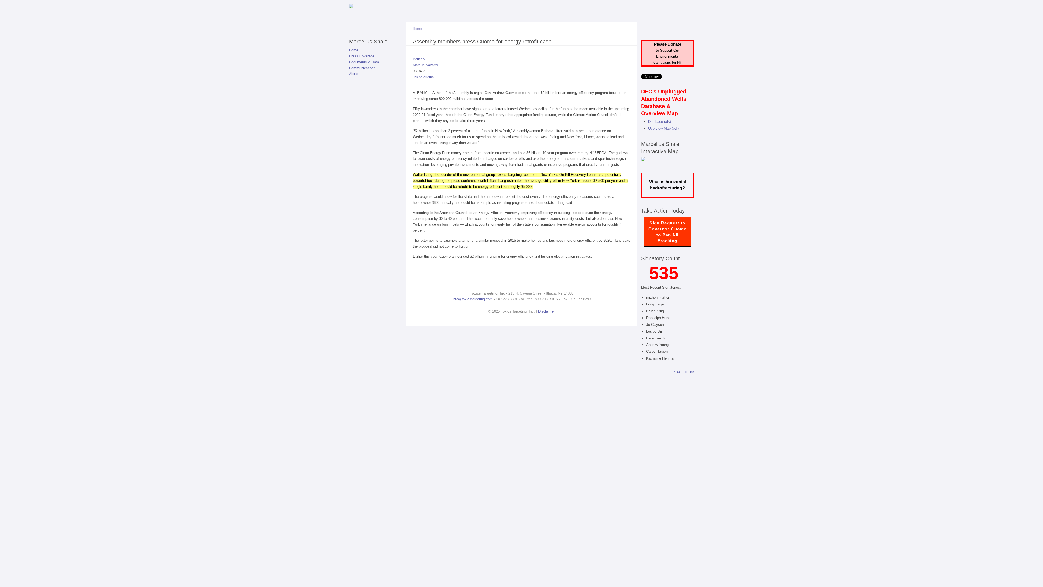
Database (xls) (659, 122)
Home (353, 50)
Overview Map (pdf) (663, 128)
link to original (424, 77)
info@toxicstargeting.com (473, 299)
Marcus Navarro (425, 65)
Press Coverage (361, 56)
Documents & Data (364, 62)
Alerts (353, 74)
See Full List (684, 372)
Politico (419, 59)
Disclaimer (546, 311)
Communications (362, 68)
